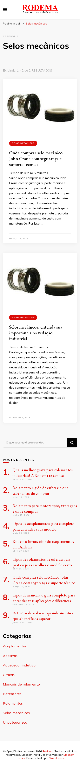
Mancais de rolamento (21, 684)
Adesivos (10, 655)
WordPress (56, 758)
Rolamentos (13, 703)
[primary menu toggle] (5, 9)
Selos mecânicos (23, 143)
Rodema (48, 751)
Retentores (12, 694)
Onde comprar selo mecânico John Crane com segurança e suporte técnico (36, 158)
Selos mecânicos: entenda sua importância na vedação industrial (35, 333)
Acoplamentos (15, 646)
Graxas (9, 674)
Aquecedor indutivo (19, 665)
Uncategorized (15, 722)
